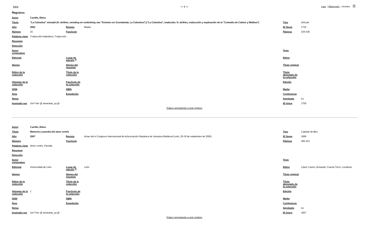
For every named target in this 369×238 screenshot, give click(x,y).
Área (14, 94)
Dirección (17, 46)
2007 (32, 136)
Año (14, 27)
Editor (286, 57)
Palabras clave (20, 36)
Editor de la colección (18, 73)
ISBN (69, 89)
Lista (323, 6)
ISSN (14, 89)
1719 (303, 27)
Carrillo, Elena (38, 17)
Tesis (286, 50)
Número (16, 31)
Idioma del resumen (72, 66)
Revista (70, 27)
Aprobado (288, 98)
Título (15, 22)
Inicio (15, 6)
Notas (15, 98)
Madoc (87, 27)
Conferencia (290, 94)
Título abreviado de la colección (290, 75)
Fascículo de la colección (73, 83)
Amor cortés (36, 145)
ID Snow (287, 27)
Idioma (16, 65)
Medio (286, 89)
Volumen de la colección (20, 83)
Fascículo (71, 31)
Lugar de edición (71, 59)
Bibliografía (334, 6)
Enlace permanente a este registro (184, 108)
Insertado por (19, 103)
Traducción (60, 36)
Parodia (48, 145)
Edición (287, 82)
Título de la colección (72, 73)
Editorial (16, 57)
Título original (291, 65)
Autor (15, 17)
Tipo (285, 22)
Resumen (17, 41)
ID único (287, 103)
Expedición (72, 94)
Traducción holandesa (41, 36)
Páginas (287, 31)
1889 (303, 136)
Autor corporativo (18, 51)
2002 (32, 27)
